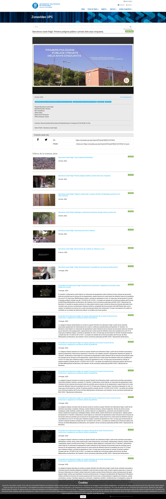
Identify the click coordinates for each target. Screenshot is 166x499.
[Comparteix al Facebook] (38, 140)
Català (129, 5)
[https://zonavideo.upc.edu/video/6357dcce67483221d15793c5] (44, 181)
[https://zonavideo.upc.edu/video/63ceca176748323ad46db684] (44, 436)
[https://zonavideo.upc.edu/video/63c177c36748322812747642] (44, 273)
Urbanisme (108, 101)
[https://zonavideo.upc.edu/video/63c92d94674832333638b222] (44, 348)
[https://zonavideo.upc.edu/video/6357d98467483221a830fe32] (44, 163)
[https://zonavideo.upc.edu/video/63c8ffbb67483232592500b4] (44, 322)
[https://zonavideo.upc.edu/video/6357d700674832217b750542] (44, 218)
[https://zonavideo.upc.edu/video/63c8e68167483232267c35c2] (44, 291)
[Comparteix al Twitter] (46, 140)
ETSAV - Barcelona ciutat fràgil (47, 128)
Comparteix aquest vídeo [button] (41, 135)
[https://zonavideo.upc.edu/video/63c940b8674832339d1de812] (44, 403)
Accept (83, 496)
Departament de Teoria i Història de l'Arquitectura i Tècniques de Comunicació (53, 101)
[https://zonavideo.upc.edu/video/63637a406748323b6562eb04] (44, 254)
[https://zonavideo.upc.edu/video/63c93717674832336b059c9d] (44, 377)
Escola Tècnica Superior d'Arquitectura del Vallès (85, 101)
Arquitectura (101, 101)
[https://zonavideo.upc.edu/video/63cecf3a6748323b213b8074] (44, 465)
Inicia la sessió (128, 1)
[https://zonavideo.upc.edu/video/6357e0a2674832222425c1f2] (44, 200)
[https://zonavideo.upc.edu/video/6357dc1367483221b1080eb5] (44, 236)
